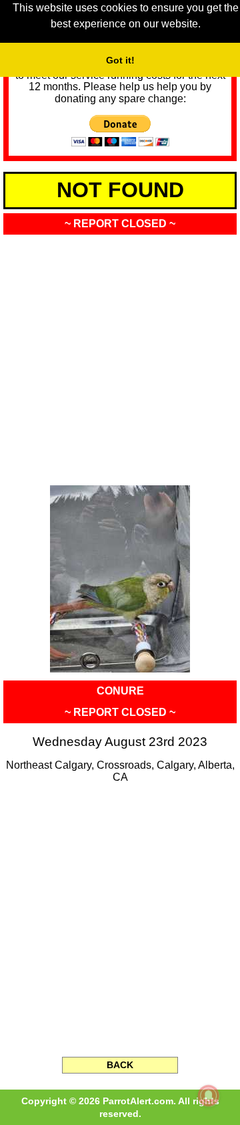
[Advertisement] (120, 355)
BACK (120, 1064)
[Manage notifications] (208, 1095)
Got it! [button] (120, 60)
